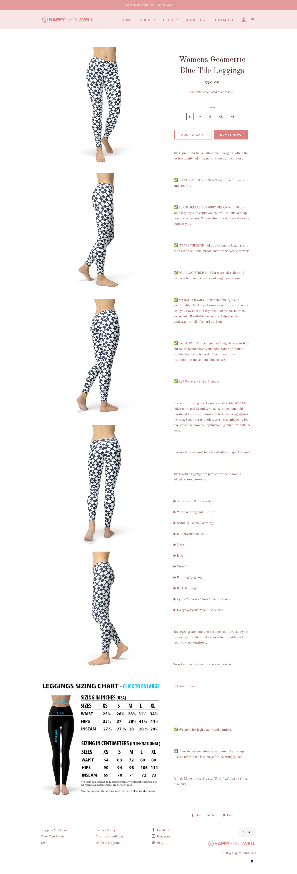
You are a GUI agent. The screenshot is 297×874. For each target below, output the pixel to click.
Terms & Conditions (109, 836)
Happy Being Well (244, 853)
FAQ (43, 843)
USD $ (246, 832)
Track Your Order (52, 836)
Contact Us (224, 20)
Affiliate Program (108, 843)
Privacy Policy (105, 830)
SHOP (146, 20)
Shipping (196, 92)
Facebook (163, 830)
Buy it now (231, 134)
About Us (195, 20)
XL (221, 116)
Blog (169, 20)
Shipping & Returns (54, 830)
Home (127, 20)
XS (233, 116)
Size (212, 107)
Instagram (163, 836)
